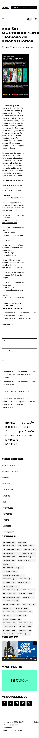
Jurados (28, 597)
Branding (9, 546)
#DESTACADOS (7, 484)
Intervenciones (11, 597)
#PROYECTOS (7, 514)
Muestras (29, 604)
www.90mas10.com (9, 210)
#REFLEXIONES (8, 532)
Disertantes (9, 305)
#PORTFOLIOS (7, 508)
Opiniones (22, 608)
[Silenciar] (31, 659)
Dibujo (8, 564)
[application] (19, 651)
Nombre (4, 341)
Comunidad (28, 553)
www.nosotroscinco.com (12, 235)
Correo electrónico (10, 351)
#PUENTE (5, 520)
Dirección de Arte (12, 568)
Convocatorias (26, 560)
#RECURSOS (6, 526)
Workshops (23, 634)
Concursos (9, 557)
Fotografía (28, 590)
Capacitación (25, 546)
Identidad (9, 593)
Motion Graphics (11, 604)
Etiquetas (9, 582)
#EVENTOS (29, 47)
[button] (19, 651)
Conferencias (17, 303)
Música (7, 608)
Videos (8, 634)
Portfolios (25, 612)
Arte (22, 542)
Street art (9, 626)
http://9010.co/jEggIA (12, 190)
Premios (8, 615)
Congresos (9, 560)
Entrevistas (9, 579)
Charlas (7, 303)
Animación (9, 542)
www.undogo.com (9, 255)
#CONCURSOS (7, 478)
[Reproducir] (4, 659)
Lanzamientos (10, 601)
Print (21, 615)
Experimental (10, 586)
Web (3, 361)
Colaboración (10, 553)
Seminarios (25, 623)
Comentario (7, 324)
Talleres (25, 626)
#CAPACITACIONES (19, 47)
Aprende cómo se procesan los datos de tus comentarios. (18, 404)
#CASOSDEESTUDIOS (10, 472)
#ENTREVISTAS (8, 490)
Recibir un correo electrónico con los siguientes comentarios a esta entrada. (18, 374)
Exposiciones (10, 590)
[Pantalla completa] (35, 659)
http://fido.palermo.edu (13, 297)
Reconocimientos (12, 619)
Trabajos (25, 630)
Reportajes (9, 623)
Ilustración (26, 593)
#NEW (4, 502)
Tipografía (9, 630)
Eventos (23, 582)
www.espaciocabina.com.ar (14, 290)
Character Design (12, 549)
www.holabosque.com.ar (12, 267)
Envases (25, 579)
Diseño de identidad (13, 575)
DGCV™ (7, 47)
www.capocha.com (9, 223)
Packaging (9, 612)
